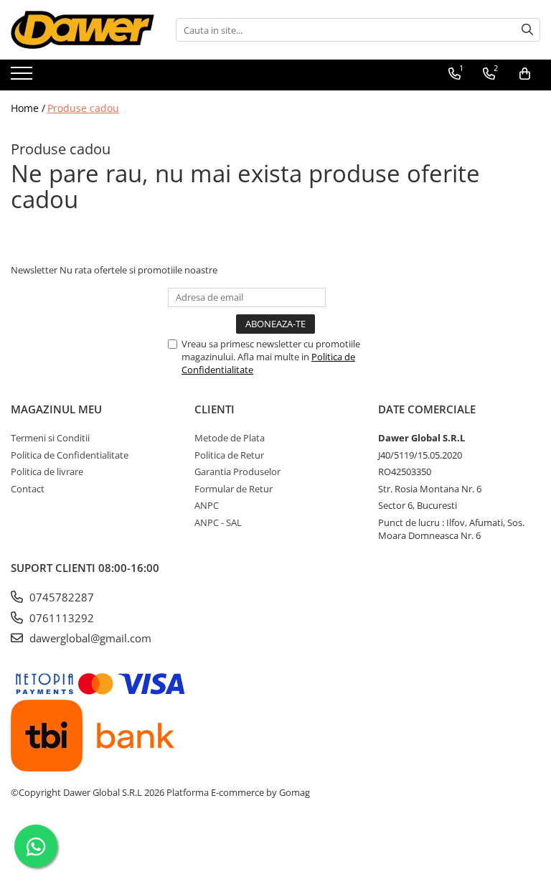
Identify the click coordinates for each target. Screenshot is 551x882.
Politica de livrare (47, 471)
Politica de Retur (229, 455)
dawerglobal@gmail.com (89, 638)
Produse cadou (83, 108)
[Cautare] (527, 30)
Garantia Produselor (237, 471)
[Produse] (23, 77)
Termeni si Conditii (50, 437)
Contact (27, 488)
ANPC (206, 505)
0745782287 (60, 597)
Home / (28, 108)
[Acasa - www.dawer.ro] (82, 30)
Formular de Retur (233, 488)
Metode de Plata (229, 437)
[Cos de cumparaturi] (524, 74)
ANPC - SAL (218, 522)
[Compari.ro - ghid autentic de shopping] (275, 848)
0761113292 (60, 618)
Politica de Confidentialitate (69, 455)
